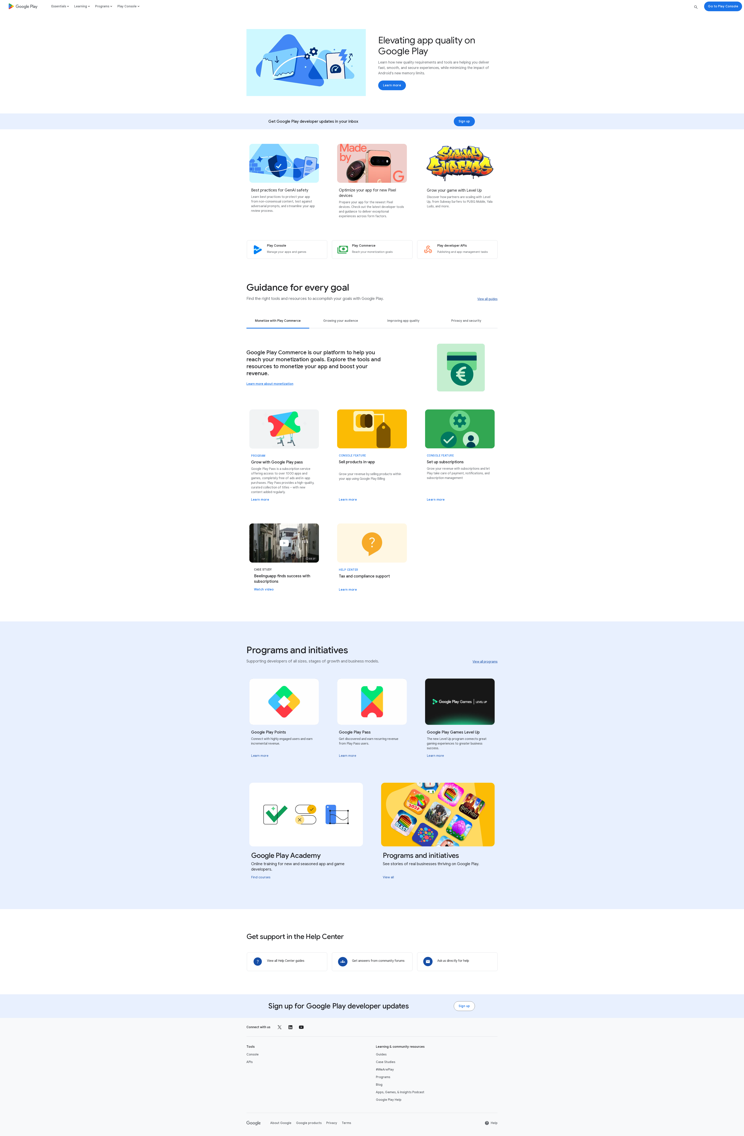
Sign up (464, 121)
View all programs (485, 662)
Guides (381, 1054)
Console (252, 1054)
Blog (379, 1085)
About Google (280, 1123)
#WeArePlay (385, 1070)
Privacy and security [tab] (466, 321)
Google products (309, 1123)
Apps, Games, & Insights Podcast (400, 1092)
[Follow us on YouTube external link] (301, 1027)
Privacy (331, 1123)
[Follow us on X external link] (279, 1027)
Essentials (58, 6)
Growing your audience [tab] (340, 321)
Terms (346, 1123)
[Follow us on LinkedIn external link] (290, 1027)
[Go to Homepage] (23, 6)
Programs (102, 6)
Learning (80, 6)
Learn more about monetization (269, 384)
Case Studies (385, 1062)
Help (494, 1123)
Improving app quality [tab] (403, 321)
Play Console (127, 6)
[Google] (253, 1123)
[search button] (695, 8)
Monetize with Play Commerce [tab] (278, 321)
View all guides (487, 299)
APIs (249, 1062)
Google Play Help (388, 1100)
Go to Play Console (723, 6)
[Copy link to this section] (354, 287)
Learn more (392, 85)
